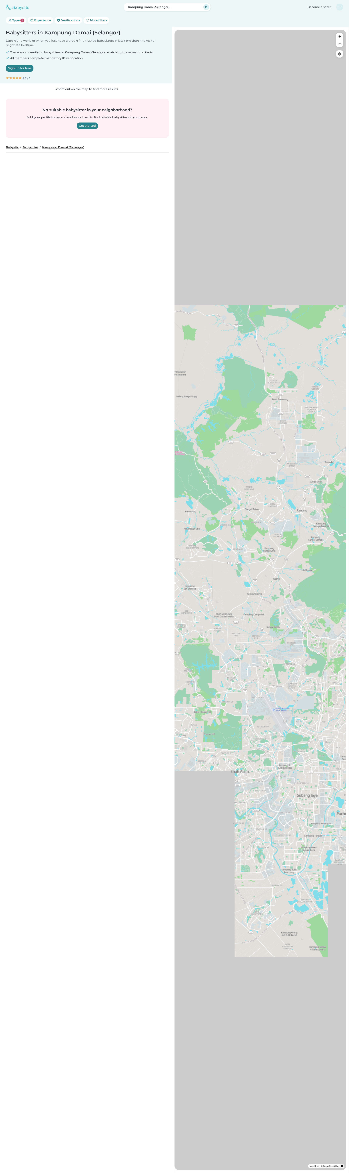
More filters (98, 20)
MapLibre (314, 1166)
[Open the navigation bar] (339, 7)
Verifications (70, 20)
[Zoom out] (339, 43)
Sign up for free (19, 68)
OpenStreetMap (331, 1166)
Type (17, 20)
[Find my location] (339, 54)
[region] (260, 600)
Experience (42, 20)
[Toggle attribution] (342, 1166)
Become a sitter (319, 7)
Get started (87, 125)
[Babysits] (17, 7)
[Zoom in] (339, 36)
